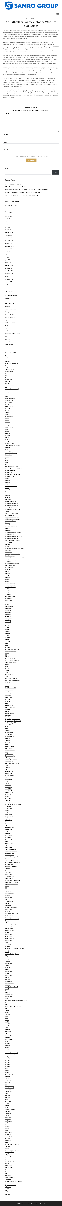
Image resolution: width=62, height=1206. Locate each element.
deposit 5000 (8, 612)
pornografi (7, 668)
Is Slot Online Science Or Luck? (13, 184)
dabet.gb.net (8, 1057)
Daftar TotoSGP (9, 406)
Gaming (7, 311)
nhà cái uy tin (8, 847)
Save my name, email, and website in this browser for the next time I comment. (31, 156)
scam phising (8, 872)
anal (6, 1004)
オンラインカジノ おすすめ (12, 513)
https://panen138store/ (11, 678)
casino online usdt (9, 855)
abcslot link (8, 383)
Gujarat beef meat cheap (11, 913)
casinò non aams (9, 472)
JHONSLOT (8, 944)
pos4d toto (8, 1049)
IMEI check (8, 1187)
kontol (6, 769)
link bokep (7, 381)
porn (6, 377)
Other (6, 325)
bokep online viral (9, 930)
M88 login (7, 699)
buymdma (7, 1194)
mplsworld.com (9, 371)
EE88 (6, 899)
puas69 (7, 437)
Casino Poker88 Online (11, 1177)
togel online (8, 414)
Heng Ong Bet (8, 835)
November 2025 (9, 240)
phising (7, 664)
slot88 (6, 1018)
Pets (6, 328)
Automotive (8, 298)
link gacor (7, 742)
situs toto (7, 1124)
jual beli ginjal (8, 748)
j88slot (7, 796)
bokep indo (7, 495)
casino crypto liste (10, 534)
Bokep (6, 676)
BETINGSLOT (8, 451)
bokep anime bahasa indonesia (13, 804)
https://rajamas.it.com (10, 1185)
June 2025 (7, 254)
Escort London (9, 1099)
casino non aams (9, 864)
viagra (6, 752)
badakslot (7, 1097)
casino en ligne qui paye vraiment (13, 509)
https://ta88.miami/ (10, 596)
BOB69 (7, 781)
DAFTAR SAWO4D (10, 775)
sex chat (7, 932)
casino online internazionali (12, 563)
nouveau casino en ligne (11, 501)
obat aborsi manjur (10, 756)
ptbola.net (7, 1183)
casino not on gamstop (11, 526)
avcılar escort (8, 391)
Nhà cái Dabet (8, 829)
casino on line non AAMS (11, 1053)
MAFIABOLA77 (9, 1113)
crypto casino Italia (10, 565)
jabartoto (7, 422)
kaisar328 (7, 709)
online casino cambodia (11, 923)
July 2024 (7, 284)
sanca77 (7, 686)
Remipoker (7, 961)
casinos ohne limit (9, 876)
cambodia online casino (11, 924)
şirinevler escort (9, 385)
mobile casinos (9, 814)
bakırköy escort (9, 379)
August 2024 (8, 281)
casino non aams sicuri (11, 851)
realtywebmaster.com (10, 736)
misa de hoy (8, 1134)
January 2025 (8, 268)
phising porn (8, 458)
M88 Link (7, 641)
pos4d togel (8, 1140)
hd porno (7, 604)
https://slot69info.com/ (11, 674)
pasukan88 (7, 637)
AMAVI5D (7, 800)
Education (7, 306)
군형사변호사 (8, 845)
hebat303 (7, 682)
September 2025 (9, 246)
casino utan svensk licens (11, 907)
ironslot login (8, 1156)
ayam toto (7, 1115)
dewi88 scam (8, 589)
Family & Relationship (10, 309)
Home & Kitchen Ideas (10, 317)
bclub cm (7, 410)
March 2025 (8, 262)
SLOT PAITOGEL (9, 1074)
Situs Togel (8, 1101)
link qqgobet (8, 1117)
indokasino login (9, 994)
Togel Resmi (8, 1031)
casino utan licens (9, 1152)
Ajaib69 (7, 989)
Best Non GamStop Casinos (12, 954)
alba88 (6, 726)
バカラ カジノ (8, 507)
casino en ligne (9, 917)
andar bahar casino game (11, 825)
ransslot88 (8, 794)
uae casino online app (10, 521)
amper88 (7, 1163)
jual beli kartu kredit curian (12, 763)
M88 (6, 365)
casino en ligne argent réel (12, 503)
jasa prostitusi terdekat (11, 759)
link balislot (8, 550)
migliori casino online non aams (13, 1055)
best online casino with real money (14, 1181)
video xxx (7, 744)
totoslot (7, 886)
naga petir (7, 979)
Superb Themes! (40, 1203)
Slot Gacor (7, 1095)
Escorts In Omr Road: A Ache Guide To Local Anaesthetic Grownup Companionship (27, 189)
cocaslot (7, 431)
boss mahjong (8, 981)
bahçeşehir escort (9, 369)
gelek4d (7, 418)
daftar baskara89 (9, 1088)
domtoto (7, 841)
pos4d (6, 643)
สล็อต (6, 1093)
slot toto (7, 977)
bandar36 (7, 895)
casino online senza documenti (13, 474)
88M (6, 822)
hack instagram (9, 754)
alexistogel (8, 1175)
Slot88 (6, 460)
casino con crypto (9, 476)
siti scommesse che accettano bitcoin (14, 548)
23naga (7, 858)
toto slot (7, 965)
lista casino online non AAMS (12, 540)
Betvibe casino (9, 1179)
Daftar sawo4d (9, 878)
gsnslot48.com (9, 606)
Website (6, 149)
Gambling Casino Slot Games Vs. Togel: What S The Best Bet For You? (23, 192)
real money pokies (9, 889)
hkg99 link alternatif (10, 688)
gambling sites (8, 693)
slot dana (7, 447)
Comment (7, 113)
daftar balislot (8, 598)
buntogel (7, 1126)
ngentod (7, 462)
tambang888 (8, 725)
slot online (7, 573)
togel (6, 1130)
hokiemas (7, 359)
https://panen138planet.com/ (12, 680)
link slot (7, 1122)
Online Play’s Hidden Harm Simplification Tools (17, 186)
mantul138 (7, 439)
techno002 (8, 412)
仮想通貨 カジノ (9, 843)
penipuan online (9, 690)
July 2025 (7, 251)
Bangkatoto (8, 358)
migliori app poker (9, 853)
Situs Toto (7, 985)
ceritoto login (8, 820)
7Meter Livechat (9, 1086)
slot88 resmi (8, 499)
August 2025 (8, 249)
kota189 (7, 1012)
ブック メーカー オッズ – (11, 839)
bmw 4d (7, 1072)
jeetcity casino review (10, 651)
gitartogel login (9, 400)
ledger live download (10, 771)
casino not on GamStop (11, 453)
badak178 (7, 738)
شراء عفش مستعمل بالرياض (12, 802)
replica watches (9, 915)
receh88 (7, 449)
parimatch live (8, 789)
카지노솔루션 (8, 1078)
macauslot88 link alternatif (12, 919)
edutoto (7, 711)
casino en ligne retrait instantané (13, 536)
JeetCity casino (9, 816)
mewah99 (7, 435)
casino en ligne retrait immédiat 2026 (15, 557)
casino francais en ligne (11, 559)
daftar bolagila (9, 416)
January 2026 (8, 235)
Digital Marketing (9, 303)
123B (6, 831)
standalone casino (9, 827)
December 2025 (9, 238)
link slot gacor (8, 1121)
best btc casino (9, 732)
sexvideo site (8, 1035)
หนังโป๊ (6, 818)
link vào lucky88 (9, 779)
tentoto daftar (9, 936)
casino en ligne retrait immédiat (13, 532)
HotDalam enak (9, 792)
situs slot (7, 1082)
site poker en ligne (9, 556)
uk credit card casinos (10, 492)
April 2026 (7, 227)
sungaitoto (8, 561)
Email (5, 142)
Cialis (6, 602)
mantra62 (7, 1027)
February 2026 (9, 232)
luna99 (6, 429)
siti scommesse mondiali (11, 567)
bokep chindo (8, 402)
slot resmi (7, 361)
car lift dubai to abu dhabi (11, 363)
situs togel (7, 1128)
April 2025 (7, 260)
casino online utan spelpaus (12, 1150)
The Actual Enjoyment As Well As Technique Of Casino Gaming (21, 195)
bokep (6, 373)
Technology (8, 339)
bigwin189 (7, 433)
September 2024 (9, 279)
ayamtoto (7, 1014)
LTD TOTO (8, 783)
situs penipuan (8, 455)
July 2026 (7, 218)
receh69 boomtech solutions (12, 445)
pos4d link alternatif (10, 583)
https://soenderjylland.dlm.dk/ (13, 721)
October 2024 (8, 276)
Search (7, 168)
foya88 (7, 441)
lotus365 (7, 911)
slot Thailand (8, 697)
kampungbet (8, 785)
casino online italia (10, 470)
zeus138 (7, 998)
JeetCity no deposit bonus (12, 723)
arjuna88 (7, 404)
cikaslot (7, 1070)
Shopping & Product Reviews (12, 333)
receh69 (7, 425)
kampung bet (8, 958)
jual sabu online (9, 928)
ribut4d (7, 952)
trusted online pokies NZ (11, 987)
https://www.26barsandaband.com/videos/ (16, 1000)
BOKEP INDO (8, 808)
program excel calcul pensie (12, 1144)
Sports (6, 336)
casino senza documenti (11, 486)
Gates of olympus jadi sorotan (13, 1006)
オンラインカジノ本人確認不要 (13, 468)
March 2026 (8, 229)
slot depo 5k (8, 528)
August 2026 (8, 216)
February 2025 (9, 265)
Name (5, 135)
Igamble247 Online (10, 1109)
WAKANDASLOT (9, 1161)
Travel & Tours (9, 342)
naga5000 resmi (9, 427)
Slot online (56, 46)
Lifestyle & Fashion (10, 322)
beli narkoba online (10, 707)
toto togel (7, 497)
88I (6, 824)
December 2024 (9, 271)
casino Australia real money (12, 649)
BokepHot (7, 868)
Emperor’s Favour (9, 713)
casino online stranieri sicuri (12, 862)
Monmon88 (8, 622)
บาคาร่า (7, 367)
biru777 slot (8, 1138)
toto (6, 1033)
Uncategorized (9, 344)
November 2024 (9, 273)
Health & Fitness (9, 314)
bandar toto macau (10, 398)
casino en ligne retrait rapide (12, 554)
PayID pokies (8, 734)
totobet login (8, 392)
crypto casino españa (10, 849)
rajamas (7, 1148)
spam (6, 777)
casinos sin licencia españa (12, 517)
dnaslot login (8, 787)
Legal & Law (8, 320)
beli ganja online (9, 761)
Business (7, 301)
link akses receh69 (9, 443)
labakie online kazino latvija (12, 389)
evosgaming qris (9, 983)
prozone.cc (7, 408)
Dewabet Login (9, 773)
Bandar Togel (8, 1080)
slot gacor (7, 480)
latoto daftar (8, 715)
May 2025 (7, 257)
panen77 (7, 653)
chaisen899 (8, 1089)
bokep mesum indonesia (11, 866)
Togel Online (8, 1132)
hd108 (6, 1068)
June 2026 (7, 221)
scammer (7, 457)
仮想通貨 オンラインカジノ (12, 519)
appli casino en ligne (10, 515)
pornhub (7, 959)
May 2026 (7, 224)
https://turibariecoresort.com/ (13, 625)
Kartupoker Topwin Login (11, 860)
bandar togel (8, 926)
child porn (7, 672)
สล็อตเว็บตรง (8, 624)
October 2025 (8, 243)
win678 (7, 420)
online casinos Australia (11, 938)
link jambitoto (8, 524)
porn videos (8, 837)
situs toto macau (9, 893)
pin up (6, 356)
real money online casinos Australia (14, 948)
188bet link (8, 990)
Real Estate (8, 331)
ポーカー (7, 523)
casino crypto (8, 552)
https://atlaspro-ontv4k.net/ (12, 719)
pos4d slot (7, 1142)
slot (6, 655)
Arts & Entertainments (11, 295)
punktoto (7, 1016)
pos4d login (8, 620)
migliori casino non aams (11, 882)
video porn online (9, 746)
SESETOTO (8, 798)
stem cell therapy (9, 1167)
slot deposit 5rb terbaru (11, 950)
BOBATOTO (8, 806)
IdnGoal (7, 903)
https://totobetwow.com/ (11, 466)
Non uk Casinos (9, 1039)
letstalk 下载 (8, 905)
